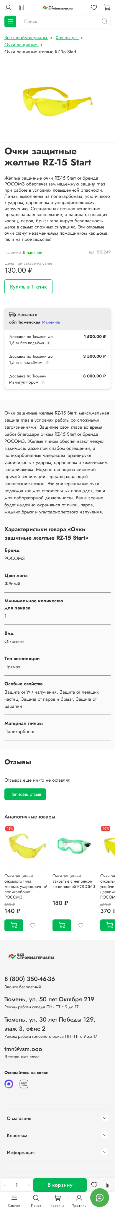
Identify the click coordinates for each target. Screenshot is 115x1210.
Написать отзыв (25, 794)
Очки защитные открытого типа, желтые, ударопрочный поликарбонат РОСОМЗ (25, 886)
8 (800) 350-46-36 (29, 978)
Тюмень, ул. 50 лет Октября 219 (49, 999)
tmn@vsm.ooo (23, 1049)
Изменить (51, 322)
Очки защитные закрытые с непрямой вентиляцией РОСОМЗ (73, 881)
